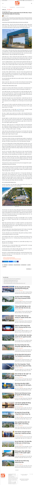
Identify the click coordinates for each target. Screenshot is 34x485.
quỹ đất (18, 109)
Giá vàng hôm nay (12, 7)
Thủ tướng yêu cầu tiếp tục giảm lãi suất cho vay (11, 280)
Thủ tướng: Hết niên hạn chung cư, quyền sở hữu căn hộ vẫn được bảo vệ (23, 316)
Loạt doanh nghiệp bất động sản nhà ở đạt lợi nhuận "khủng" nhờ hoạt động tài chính (23, 403)
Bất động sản (9, 9)
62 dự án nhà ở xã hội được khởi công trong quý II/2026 (22, 297)
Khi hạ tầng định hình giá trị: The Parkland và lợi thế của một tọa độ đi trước (23, 355)
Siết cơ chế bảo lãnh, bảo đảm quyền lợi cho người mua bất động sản (23, 336)
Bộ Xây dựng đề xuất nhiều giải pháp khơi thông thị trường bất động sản (22, 287)
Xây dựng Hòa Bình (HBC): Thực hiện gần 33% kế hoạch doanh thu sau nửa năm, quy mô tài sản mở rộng (23, 384)
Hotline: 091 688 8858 (20, 0)
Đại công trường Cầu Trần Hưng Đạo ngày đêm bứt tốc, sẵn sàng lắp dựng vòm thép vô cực (23, 345)
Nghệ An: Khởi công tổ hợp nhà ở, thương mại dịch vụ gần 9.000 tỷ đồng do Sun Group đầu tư (23, 326)
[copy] (17, 261)
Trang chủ (4, 9)
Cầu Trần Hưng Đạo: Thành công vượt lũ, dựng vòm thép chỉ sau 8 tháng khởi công (23, 365)
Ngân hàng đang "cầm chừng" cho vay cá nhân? (11, 281)
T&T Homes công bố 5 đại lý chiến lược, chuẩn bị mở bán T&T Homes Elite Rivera (23, 432)
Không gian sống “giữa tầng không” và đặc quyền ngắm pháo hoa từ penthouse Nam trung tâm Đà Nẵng (23, 451)
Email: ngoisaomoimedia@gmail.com (28, 0)
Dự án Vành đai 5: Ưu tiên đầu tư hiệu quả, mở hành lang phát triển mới (23, 442)
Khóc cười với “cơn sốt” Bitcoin (20, 7)
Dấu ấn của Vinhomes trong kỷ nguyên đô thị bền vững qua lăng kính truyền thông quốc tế (23, 394)
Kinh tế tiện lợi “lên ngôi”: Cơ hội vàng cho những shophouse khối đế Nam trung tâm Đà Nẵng (23, 374)
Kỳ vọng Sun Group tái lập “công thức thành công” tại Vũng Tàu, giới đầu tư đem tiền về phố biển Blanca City (22, 413)
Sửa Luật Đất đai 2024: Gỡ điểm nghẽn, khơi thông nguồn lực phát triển (22, 422)
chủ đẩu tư (4, 266)
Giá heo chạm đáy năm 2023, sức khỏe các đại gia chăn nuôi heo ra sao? (14, 283)
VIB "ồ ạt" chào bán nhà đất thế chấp (9, 257)
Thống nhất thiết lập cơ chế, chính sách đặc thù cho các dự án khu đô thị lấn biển (23, 307)
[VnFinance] (17, 3)
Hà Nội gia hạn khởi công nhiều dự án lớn (22, 461)
